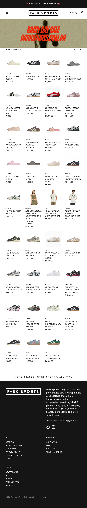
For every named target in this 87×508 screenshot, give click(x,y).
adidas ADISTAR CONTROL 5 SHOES (14, 288)
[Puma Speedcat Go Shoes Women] (73, 94)
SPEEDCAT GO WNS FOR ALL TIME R (53, 110)
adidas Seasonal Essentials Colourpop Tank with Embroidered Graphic (33, 217)
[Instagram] (54, 427)
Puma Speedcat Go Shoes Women (72, 110)
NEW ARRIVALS (12, 472)
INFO (8, 438)
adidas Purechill (33, 76)
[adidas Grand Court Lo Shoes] (33, 94)
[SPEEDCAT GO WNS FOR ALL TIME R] (53, 94)
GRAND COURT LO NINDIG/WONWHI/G (73, 178)
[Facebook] (48, 427)
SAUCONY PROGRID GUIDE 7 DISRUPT (33, 324)
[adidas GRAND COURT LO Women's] (33, 128)
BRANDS (9, 479)
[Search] (76, 13)
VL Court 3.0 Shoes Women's (32, 357)
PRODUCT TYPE (12, 482)
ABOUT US (10, 442)
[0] (79, 13)
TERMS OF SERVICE (14, 455)
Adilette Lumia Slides (12, 78)
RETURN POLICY (12, 449)
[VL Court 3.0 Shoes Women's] (33, 342)
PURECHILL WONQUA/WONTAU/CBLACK (14, 145)
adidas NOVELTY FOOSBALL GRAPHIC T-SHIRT (72, 213)
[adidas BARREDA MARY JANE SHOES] (53, 62)
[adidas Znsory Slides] (33, 163)
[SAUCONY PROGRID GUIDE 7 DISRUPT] (33, 308)
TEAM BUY (10, 459)
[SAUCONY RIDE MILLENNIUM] (14, 308)
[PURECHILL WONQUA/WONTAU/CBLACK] (14, 128)
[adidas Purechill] (33, 62)
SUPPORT (50, 438)
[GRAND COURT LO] (73, 239)
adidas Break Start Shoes (51, 288)
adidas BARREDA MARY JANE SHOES (53, 78)
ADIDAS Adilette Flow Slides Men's (13, 110)
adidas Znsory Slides (32, 178)
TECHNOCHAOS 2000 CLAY (12, 254)
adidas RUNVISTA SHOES (13, 212)
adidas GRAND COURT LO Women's (32, 145)
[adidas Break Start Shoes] (53, 273)
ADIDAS (8, 73)
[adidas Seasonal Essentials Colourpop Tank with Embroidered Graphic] (33, 197)
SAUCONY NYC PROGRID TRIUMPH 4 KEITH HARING (73, 289)
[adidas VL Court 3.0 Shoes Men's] (53, 342)
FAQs (48, 445)
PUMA (47, 105)
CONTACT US (51, 442)
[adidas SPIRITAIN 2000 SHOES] (33, 239)
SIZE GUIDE (51, 449)
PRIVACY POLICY (13, 452)
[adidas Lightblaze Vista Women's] (53, 308)
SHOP (8, 468)
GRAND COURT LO (73, 253)
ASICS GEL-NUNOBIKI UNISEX (72, 144)
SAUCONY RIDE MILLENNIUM (12, 323)
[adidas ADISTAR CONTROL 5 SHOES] (14, 273)
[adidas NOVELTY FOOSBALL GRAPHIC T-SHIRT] (73, 197)
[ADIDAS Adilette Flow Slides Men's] (14, 94)
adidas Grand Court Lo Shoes (33, 109)
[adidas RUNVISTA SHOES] (14, 197)
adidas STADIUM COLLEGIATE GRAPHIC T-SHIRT (52, 213)
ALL (7, 475)
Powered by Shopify (41, 497)
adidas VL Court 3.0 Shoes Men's (52, 357)
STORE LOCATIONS (14, 445)
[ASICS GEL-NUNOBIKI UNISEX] (73, 128)
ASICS (67, 139)
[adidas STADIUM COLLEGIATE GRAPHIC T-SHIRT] (53, 197)
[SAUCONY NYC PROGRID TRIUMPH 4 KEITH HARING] (73, 273)
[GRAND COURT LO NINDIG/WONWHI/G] (73, 163)
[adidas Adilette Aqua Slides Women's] (53, 128)
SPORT (9, 485)
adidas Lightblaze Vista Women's (53, 324)
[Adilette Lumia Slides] (14, 62)
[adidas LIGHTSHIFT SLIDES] (73, 62)
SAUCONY (68, 284)
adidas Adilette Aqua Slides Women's (52, 145)
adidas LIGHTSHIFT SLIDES (73, 78)
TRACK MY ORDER (54, 452)
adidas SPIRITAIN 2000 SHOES (32, 254)
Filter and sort (15, 49)
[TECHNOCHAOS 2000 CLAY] (14, 239)
